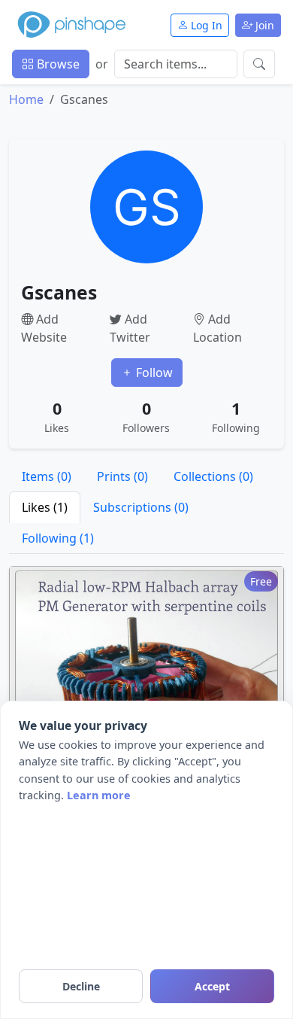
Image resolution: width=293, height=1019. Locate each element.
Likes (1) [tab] (45, 507)
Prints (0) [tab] (122, 476)
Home (26, 99)
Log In (205, 25)
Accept (212, 986)
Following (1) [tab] (58, 538)
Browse (57, 64)
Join (263, 25)
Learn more (99, 795)
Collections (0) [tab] (213, 476)
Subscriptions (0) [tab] (141, 507)
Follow (153, 372)
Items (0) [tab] (46, 476)
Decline (81, 986)
